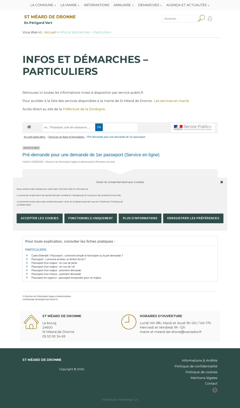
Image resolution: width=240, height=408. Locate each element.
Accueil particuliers (35, 136)
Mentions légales (204, 378)
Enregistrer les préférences (193, 218)
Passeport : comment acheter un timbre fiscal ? (58, 259)
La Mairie (68, 5)
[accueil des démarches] (29, 126)
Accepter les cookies (40, 218)
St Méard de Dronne (50, 16)
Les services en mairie (171, 101)
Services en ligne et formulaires (66, 136)
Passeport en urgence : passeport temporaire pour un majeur (66, 277)
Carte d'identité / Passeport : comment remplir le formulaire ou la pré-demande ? (77, 255)
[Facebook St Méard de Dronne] (215, 392)
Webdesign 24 (128, 399)
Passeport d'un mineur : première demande (56, 273)
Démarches (148, 5)
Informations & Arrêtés (200, 360)
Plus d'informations (140, 218)
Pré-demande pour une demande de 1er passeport (116, 136)
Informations (96, 5)
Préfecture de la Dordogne (84, 109)
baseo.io (54, 299)
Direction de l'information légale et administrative (48, 296)
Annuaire (122, 5)
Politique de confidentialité (196, 366)
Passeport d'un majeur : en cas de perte (54, 262)
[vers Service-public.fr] (193, 127)
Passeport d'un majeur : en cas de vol (53, 266)
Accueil (50, 32)
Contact (211, 383)
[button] (221, 182)
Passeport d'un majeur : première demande (56, 270)
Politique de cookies (202, 372)
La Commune (41, 5)
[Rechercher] (201, 19)
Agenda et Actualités (186, 5)
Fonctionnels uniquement (90, 218)
